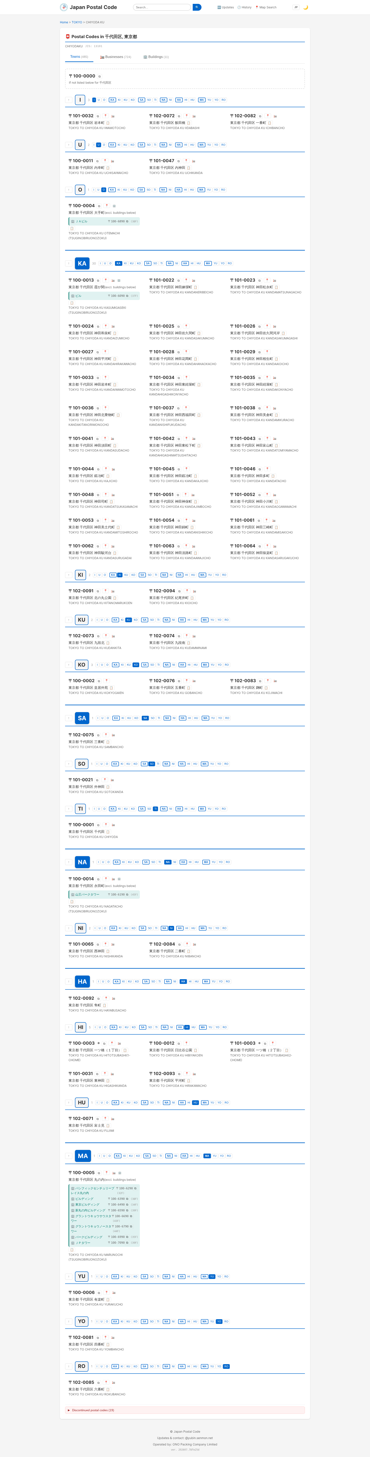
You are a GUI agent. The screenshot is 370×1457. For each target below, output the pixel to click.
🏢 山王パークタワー (85, 894)
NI (170, 99)
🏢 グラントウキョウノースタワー (91, 1228)
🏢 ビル (76, 295)
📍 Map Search (265, 7)
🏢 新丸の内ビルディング (88, 1210)
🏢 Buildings (156, 57)
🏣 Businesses (115, 57)
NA (164, 99)
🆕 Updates (225, 7)
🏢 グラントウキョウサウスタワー (91, 1218)
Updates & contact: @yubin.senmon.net (185, 1438)
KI (119, 99)
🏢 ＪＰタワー (80, 1243)
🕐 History (244, 7)
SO (149, 99)
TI (155, 99)
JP (296, 7)
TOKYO (77, 22)
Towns (79, 56)
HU (192, 99)
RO (223, 99)
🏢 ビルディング (82, 1198)
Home (64, 22)
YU (209, 99)
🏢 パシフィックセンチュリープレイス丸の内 (92, 1190)
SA (141, 99)
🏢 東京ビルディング (85, 1204)
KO (132, 99)
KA (112, 99)
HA (179, 99)
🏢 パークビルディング (86, 1237)
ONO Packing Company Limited (195, 1444)
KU (125, 99)
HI (186, 99)
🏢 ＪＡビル (79, 221)
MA (202, 99)
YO (216, 99)
